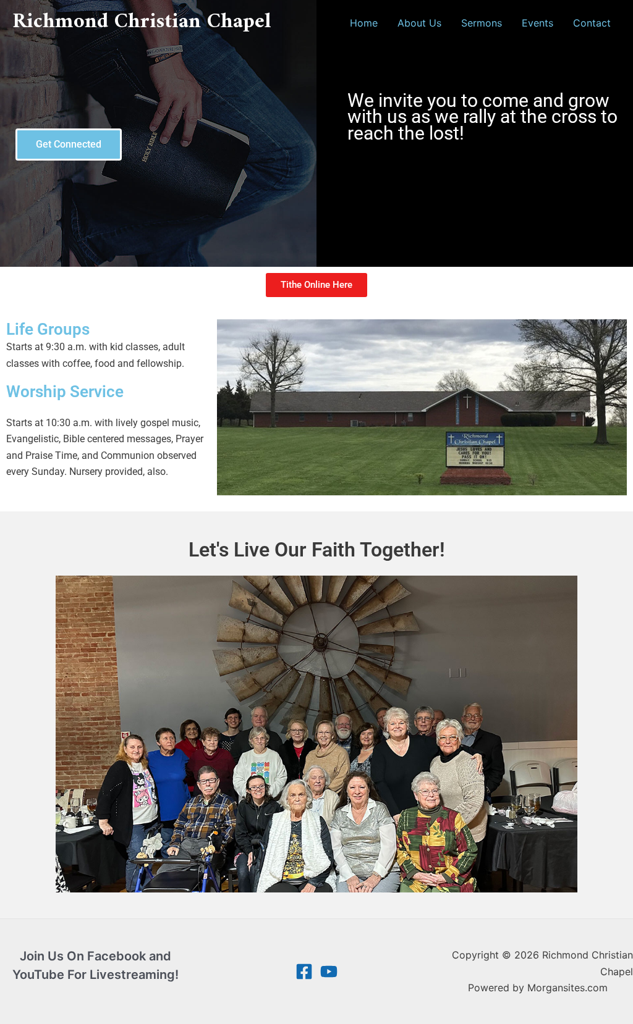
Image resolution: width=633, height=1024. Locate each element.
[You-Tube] (329, 971)
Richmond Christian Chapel (141, 22)
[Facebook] (304, 971)
